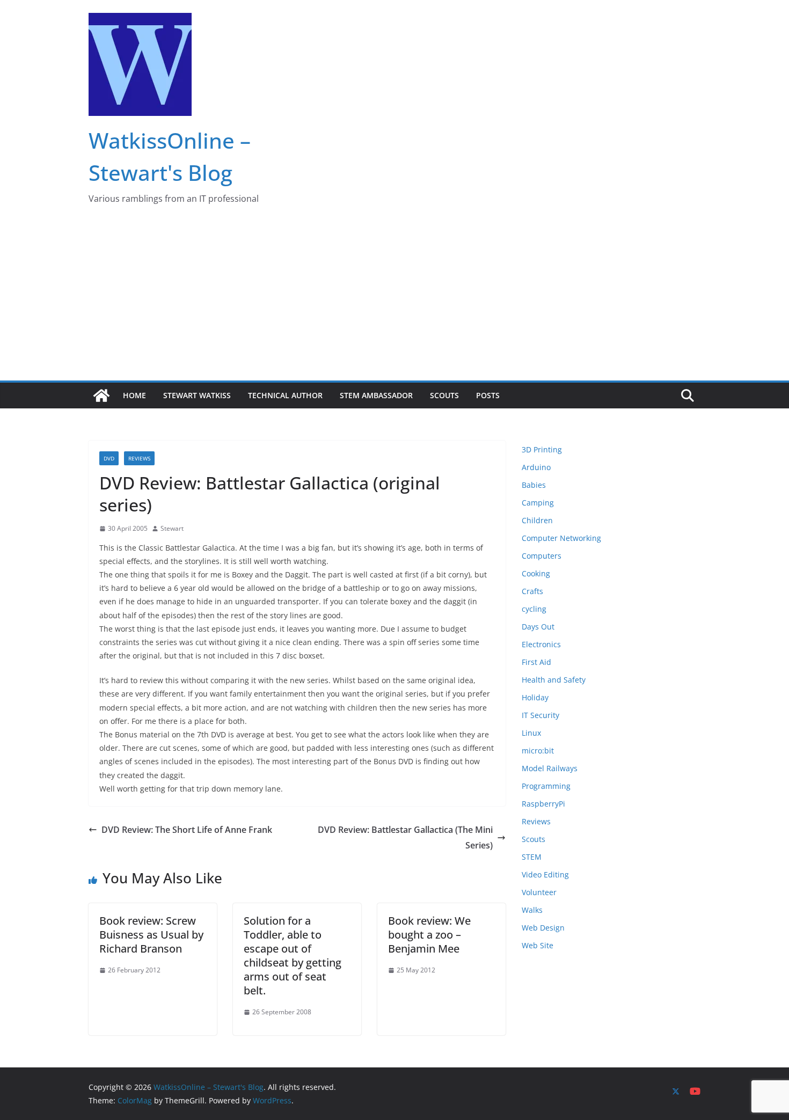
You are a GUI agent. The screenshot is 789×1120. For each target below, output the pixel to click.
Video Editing (545, 874)
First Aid (536, 662)
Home (134, 395)
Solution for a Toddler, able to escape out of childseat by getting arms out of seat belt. (292, 955)
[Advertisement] (394, 300)
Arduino (536, 467)
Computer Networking (561, 538)
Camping (538, 502)
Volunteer (539, 892)
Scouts (444, 395)
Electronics (541, 644)
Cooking (536, 573)
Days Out (538, 626)
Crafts (532, 591)
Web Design (543, 928)
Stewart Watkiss (197, 395)
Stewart (172, 528)
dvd (109, 458)
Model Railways (550, 768)
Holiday (535, 697)
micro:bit (538, 750)
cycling (534, 609)
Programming (546, 786)
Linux (531, 733)
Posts (488, 395)
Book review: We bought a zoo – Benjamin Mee (429, 934)
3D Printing (542, 449)
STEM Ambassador (376, 395)
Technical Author (285, 395)
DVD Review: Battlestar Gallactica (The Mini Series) (405, 837)
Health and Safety (554, 680)
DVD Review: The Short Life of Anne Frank (186, 830)
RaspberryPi (543, 804)
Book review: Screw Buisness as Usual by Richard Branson (151, 934)
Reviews (139, 458)
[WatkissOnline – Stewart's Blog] (101, 395)
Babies (534, 485)
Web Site (537, 945)
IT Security (540, 715)
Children (537, 520)
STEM (532, 857)
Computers (541, 556)
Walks (532, 910)
